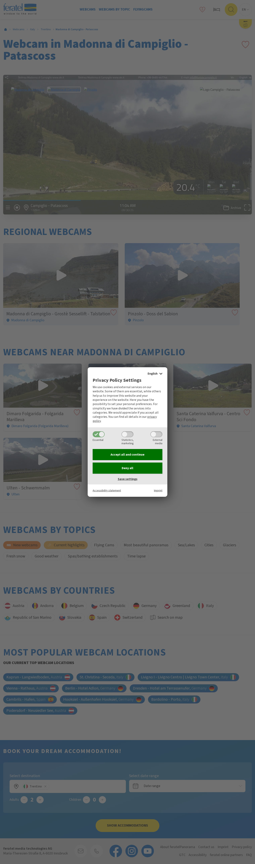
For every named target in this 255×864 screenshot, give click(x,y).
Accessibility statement (107, 490)
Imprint (158, 490)
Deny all (127, 468)
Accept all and (127, 454)
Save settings (127, 479)
